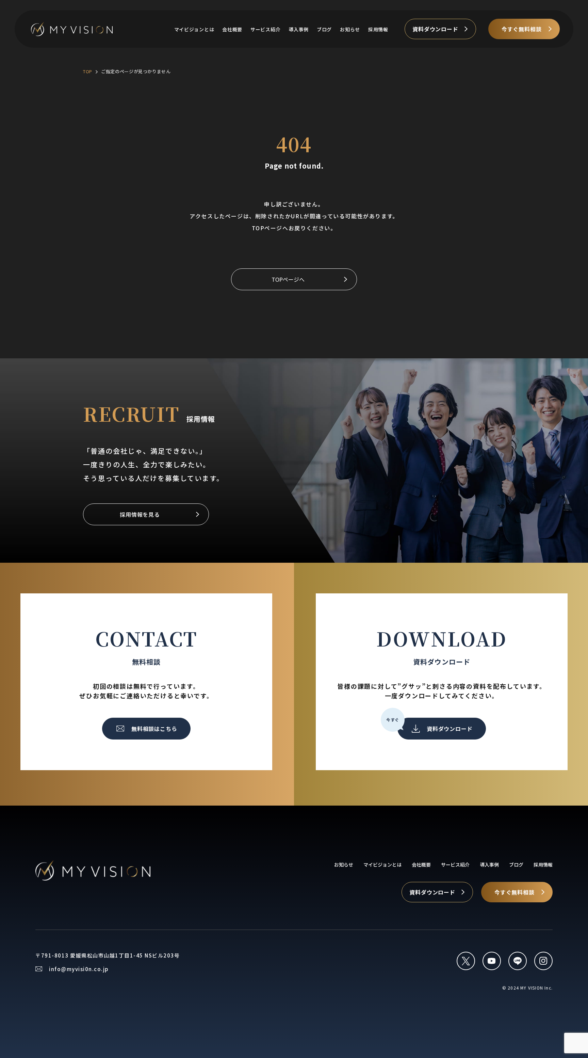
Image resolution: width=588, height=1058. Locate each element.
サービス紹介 (265, 29)
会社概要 (232, 29)
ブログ (324, 29)
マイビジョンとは (194, 29)
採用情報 (378, 29)
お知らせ (350, 29)
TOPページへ (288, 279)
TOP (87, 71)
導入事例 (299, 29)
